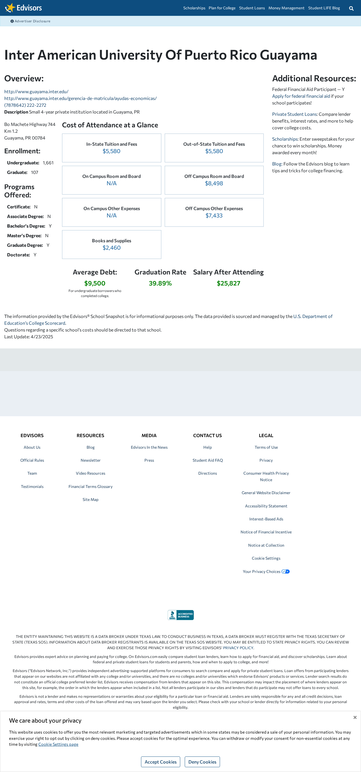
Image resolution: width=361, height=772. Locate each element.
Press (149, 460)
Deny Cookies (202, 761)
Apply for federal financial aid (301, 96)
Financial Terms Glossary (91, 486)
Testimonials (32, 486)
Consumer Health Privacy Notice (266, 476)
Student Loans (252, 7)
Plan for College (222, 7)
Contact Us (207, 435)
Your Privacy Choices (261, 571)
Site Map (90, 499)
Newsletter (91, 460)
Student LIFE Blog (324, 7)
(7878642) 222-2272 (25, 105)
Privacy (266, 460)
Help (207, 447)
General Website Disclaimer (266, 492)
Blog (91, 447)
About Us (32, 447)
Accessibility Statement (266, 505)
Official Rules (32, 460)
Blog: (277, 163)
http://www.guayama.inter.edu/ (36, 91)
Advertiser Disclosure (32, 21)
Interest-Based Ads (266, 518)
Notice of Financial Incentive (266, 531)
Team (32, 473)
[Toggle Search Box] (351, 8)
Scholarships (194, 7)
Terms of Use (266, 447)
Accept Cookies (161, 761)
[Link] (180, 614)
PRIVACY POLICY (238, 647)
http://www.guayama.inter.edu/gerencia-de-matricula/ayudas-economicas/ (80, 98)
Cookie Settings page (58, 744)
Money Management (286, 7)
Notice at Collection (266, 545)
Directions (207, 473)
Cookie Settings (266, 558)
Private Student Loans (294, 114)
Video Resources (90, 473)
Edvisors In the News (149, 447)
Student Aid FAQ (208, 460)
